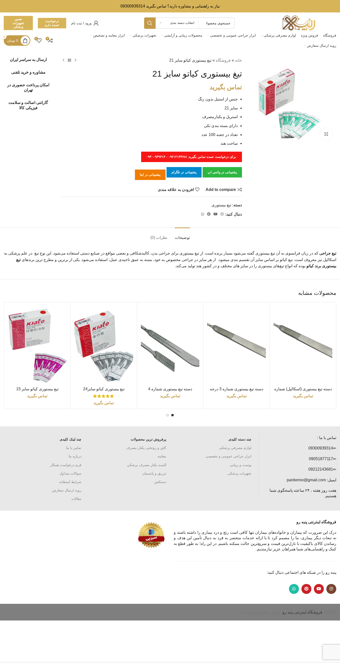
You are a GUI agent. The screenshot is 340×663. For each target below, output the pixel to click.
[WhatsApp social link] (203, 214)
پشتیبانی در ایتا (150, 175)
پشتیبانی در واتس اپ (222, 172)
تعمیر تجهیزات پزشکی (18, 23)
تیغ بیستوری (221, 205)
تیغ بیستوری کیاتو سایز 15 (37, 389)
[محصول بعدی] (63, 60)
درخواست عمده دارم (52, 23)
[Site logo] (299, 23)
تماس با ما (73, 448)
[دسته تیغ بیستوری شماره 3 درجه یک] (236, 345)
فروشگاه (223, 60)
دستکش (160, 482)
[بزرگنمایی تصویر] (326, 134)
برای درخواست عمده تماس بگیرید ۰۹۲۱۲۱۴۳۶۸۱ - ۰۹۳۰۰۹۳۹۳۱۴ (191, 157)
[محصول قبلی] (75, 60)
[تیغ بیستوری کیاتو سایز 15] (37, 345)
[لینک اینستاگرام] (222, 214)
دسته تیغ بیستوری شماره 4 (170, 389)
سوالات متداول (70, 473)
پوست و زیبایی (240, 465)
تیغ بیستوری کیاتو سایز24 (103, 389)
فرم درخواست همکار (65, 465)
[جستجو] (150, 23)
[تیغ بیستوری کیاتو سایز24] (103, 345)
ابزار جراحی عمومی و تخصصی (228, 456)
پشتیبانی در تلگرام (184, 172)
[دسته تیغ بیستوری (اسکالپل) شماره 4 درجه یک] (303, 345)
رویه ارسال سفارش (66, 490)
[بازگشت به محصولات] (69, 60)
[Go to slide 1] (172, 415)
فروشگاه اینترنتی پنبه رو (302, 612)
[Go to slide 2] (167, 415)
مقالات (76, 499)
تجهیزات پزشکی (239, 473)
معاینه (162, 456)
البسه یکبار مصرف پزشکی (146, 465)
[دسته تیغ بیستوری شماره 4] (170, 345)
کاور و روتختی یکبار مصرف (146, 448)
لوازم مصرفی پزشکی (235, 448)
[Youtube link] (215, 214)
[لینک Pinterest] (209, 214)
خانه (238, 60)
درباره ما (75, 456)
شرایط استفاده (70, 482)
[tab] (182, 235)
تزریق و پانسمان (154, 473)
